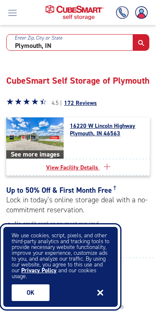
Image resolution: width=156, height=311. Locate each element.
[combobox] (69, 42)
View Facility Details (73, 168)
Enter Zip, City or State (38, 38)
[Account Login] (140, 12)
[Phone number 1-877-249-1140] (124, 12)
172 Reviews (80, 103)
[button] (141, 42)
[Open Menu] (12, 12)
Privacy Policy (39, 270)
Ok (31, 293)
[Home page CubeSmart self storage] (75, 7)
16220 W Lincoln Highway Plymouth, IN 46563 (102, 129)
